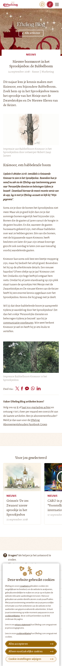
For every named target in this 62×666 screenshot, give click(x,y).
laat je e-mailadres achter (36, 407)
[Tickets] (50, 4)
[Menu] (57, 4)
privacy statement (23, 625)
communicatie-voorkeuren (18, 322)
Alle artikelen (32, 33)
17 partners (24, 586)
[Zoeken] (42, 4)
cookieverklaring (12, 616)
